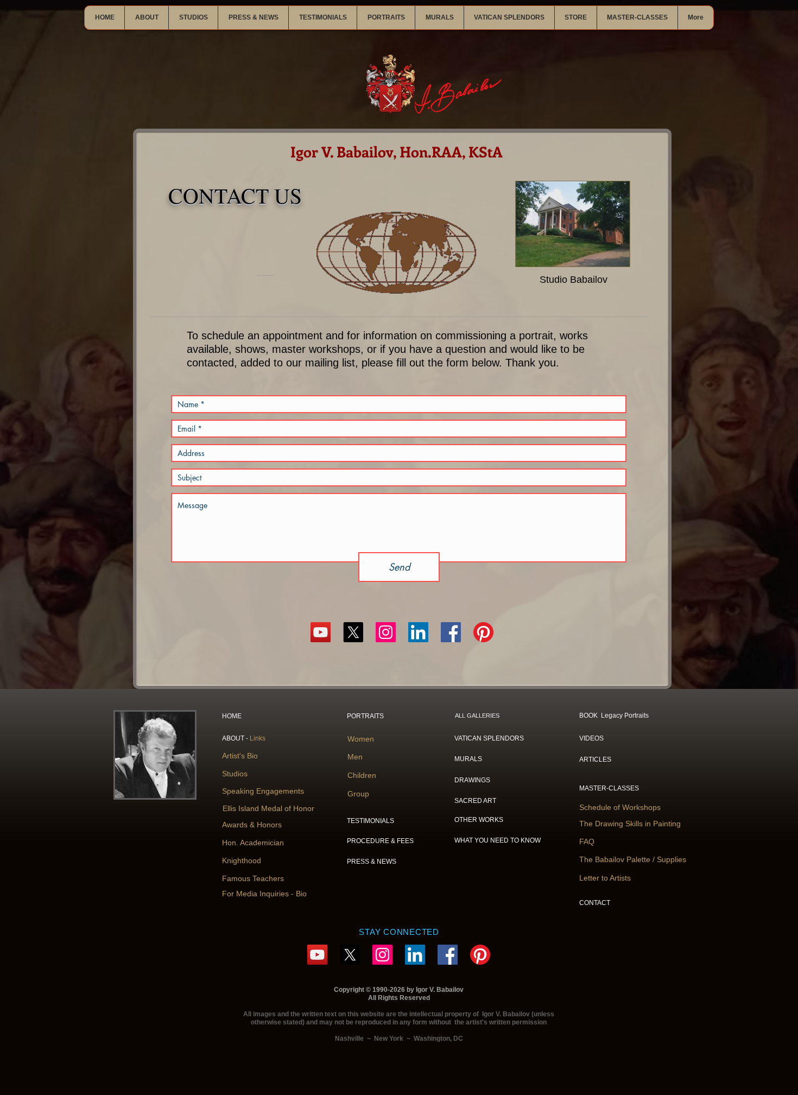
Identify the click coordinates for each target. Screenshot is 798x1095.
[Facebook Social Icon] (451, 632)
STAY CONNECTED (399, 931)
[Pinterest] (483, 632)
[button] (146, 17)
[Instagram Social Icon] (386, 632)
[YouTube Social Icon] (321, 632)
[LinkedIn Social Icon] (418, 632)
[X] (353, 632)
